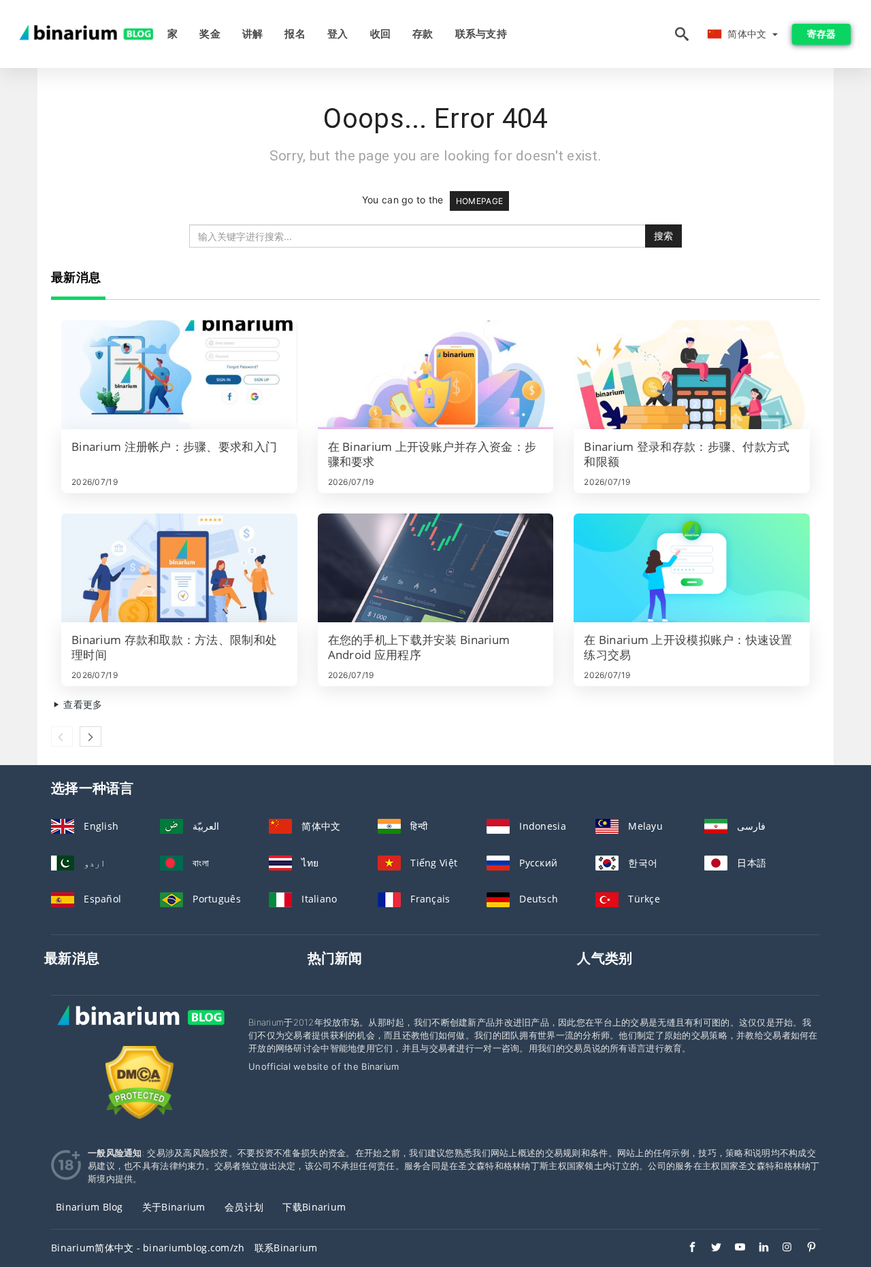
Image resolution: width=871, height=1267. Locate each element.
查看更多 (81, 704)
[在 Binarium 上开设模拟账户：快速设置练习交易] (692, 567)
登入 (337, 33)
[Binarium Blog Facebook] (685, 1248)
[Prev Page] (62, 736)
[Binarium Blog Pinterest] (805, 1248)
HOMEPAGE (479, 201)
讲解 (252, 33)
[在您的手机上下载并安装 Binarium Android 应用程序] (436, 567)
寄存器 (821, 33)
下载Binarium (314, 1206)
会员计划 (244, 1206)
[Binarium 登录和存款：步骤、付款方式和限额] (692, 374)
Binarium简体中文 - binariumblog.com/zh (148, 1247)
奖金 (209, 33)
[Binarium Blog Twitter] (709, 1248)
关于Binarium (174, 1206)
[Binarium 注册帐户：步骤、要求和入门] (179, 374)
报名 (295, 33)
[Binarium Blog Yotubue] (733, 1248)
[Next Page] (90, 736)
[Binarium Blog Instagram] (781, 1248)
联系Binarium (286, 1247)
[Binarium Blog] (139, 1030)
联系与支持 (481, 33)
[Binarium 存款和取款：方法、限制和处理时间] (179, 567)
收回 (380, 33)
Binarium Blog (89, 1206)
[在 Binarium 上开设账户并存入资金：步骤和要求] (436, 374)
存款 (422, 33)
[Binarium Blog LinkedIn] (757, 1248)
